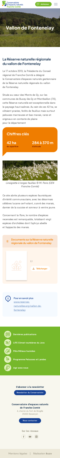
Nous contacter (30, 420)
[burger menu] (56, 4)
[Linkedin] (36, 436)
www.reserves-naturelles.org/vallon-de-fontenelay (27, 306)
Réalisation (42, 453)
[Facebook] (23, 436)
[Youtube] (30, 436)
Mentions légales (17, 453)
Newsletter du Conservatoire (30, 392)
